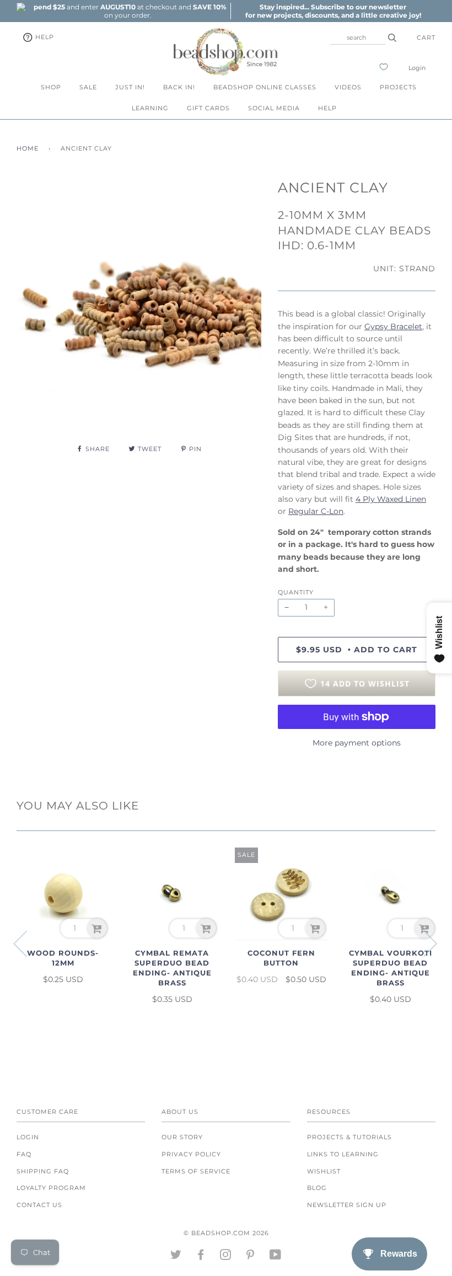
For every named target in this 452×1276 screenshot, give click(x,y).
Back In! (179, 87)
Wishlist (324, 1171)
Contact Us (39, 1205)
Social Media (274, 108)
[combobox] (357, 37)
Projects (398, 87)
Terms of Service (196, 1171)
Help (43, 37)
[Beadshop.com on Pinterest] (250, 1257)
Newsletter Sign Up (346, 1205)
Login (417, 68)
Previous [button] (27, 943)
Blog (317, 1188)
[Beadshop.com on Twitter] (176, 1257)
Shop (51, 87)
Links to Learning (343, 1154)
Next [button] (423, 943)
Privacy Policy (191, 1154)
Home (28, 148)
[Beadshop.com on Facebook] (201, 1257)
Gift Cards (208, 108)
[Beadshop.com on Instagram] (226, 1257)
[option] (127, 11)
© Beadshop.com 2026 (226, 1233)
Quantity (296, 592)
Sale (88, 87)
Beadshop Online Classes (264, 87)
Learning (150, 108)
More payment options (357, 743)
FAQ (24, 1154)
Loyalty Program (51, 1188)
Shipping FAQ (43, 1171)
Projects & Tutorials (349, 1137)
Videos (348, 87)
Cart (426, 37)
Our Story (182, 1137)
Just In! (130, 87)
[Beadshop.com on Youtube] (276, 1257)
